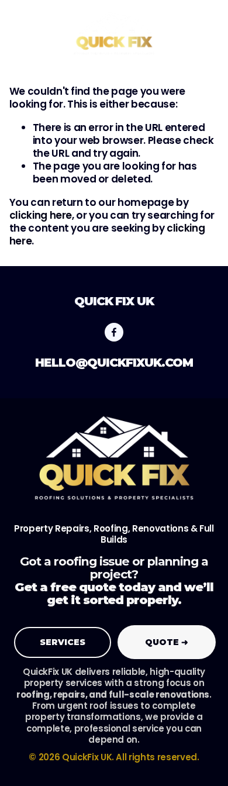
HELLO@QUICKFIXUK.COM (114, 362)
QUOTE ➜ (166, 642)
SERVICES (62, 642)
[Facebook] (114, 332)
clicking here (40, 215)
